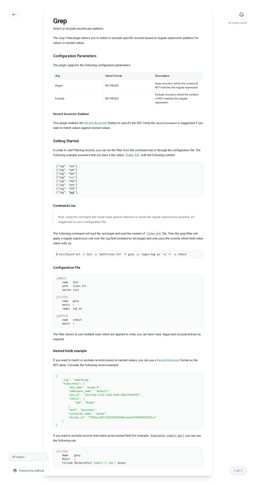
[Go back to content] (14, 14)
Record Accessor (95, 123)
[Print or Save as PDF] (241, 14)
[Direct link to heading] (50, 56)
